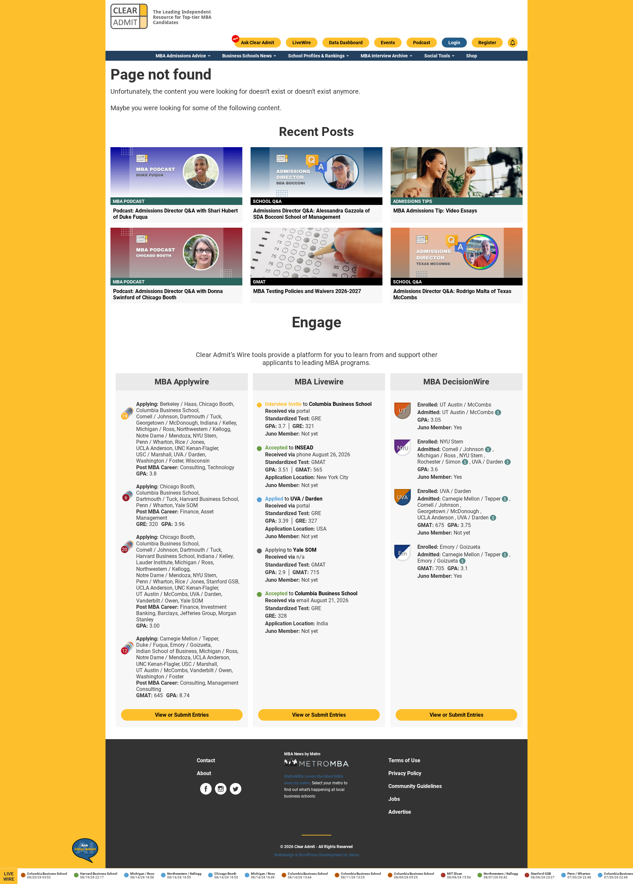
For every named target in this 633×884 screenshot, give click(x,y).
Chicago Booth (219, 873)
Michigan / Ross (136, 873)
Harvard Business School (92, 873)
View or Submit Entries (182, 715)
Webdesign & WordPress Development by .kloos (316, 855)
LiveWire (8, 876)
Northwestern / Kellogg (178, 873)
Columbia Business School (40, 873)
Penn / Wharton (572, 873)
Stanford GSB (534, 873)
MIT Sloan (448, 873)
